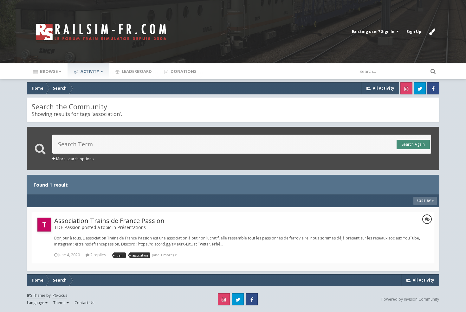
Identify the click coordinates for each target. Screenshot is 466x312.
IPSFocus (59, 295)
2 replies (97, 255)
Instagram (406, 88)
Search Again (413, 144)
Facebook (433, 88)
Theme (60, 302)
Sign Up (413, 31)
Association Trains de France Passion (109, 220)
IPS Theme (36, 295)
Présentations (131, 227)
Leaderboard (136, 71)
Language (36, 302)
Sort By (424, 201)
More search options (74, 159)
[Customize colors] (432, 31)
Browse (48, 71)
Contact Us (84, 302)
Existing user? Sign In (374, 31)
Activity (89, 71)
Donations (183, 71)
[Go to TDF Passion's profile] (44, 225)
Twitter (420, 88)
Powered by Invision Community (410, 299)
